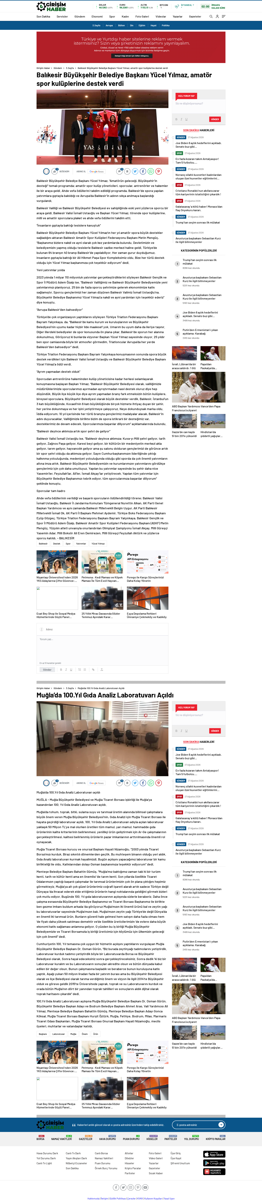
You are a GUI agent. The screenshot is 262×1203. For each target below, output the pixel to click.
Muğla (73, 1034)
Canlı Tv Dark (73, 1153)
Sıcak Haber (156, 1173)
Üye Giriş (176, 1153)
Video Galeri (156, 1158)
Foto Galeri (142, 16)
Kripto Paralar (215, 1138)
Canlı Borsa (101, 1153)
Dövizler (129, 1158)
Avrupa (109, 25)
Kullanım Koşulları (153, 1198)
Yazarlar (178, 16)
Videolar (161, 16)
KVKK (140, 1198)
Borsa (40, 1138)
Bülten (121, 25)
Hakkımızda (93, 1198)
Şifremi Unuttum (180, 1163)
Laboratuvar (58, 1034)
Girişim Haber (43, 68)
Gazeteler (195, 16)
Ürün (95, 1034)
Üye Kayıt (176, 1158)
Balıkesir (43, 543)
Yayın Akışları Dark (76, 1158)
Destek (56, 543)
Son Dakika (43, 16)
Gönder (47, 669)
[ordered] (79, 669)
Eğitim (142, 25)
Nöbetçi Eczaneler (76, 1163)
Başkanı (43, 1034)
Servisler (62, 16)
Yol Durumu (191, 1138)
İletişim (104, 1198)
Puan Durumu (131, 1138)
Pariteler (171, 1138)
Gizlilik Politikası (118, 1198)
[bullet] (84, 669)
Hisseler (152, 1138)
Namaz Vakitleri (61, 1138)
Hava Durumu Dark (47, 1153)
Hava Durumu (107, 1138)
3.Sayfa (96, 25)
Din (131, 25)
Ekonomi (97, 16)
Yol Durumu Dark (46, 1158)
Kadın (125, 16)
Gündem (80, 16)
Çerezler (131, 1198)
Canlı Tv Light (44, 1163)
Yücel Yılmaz (98, 543)
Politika (165, 25)
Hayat (153, 25)
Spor (112, 16)
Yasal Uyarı (169, 1198)
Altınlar (129, 1153)
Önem (85, 1034)
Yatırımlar (81, 543)
